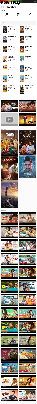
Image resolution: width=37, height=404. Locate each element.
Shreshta (11, 7)
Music (4, 23)
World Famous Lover (12, 37)
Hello (9, 66)
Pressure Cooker (27, 27)
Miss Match (28, 36)
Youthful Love (29, 85)
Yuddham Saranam (27, 66)
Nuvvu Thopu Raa (28, 47)
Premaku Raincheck (11, 56)
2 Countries (28, 56)
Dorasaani (11, 46)
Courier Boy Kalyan (11, 86)
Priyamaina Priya (11, 27)
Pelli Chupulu (11, 76)
